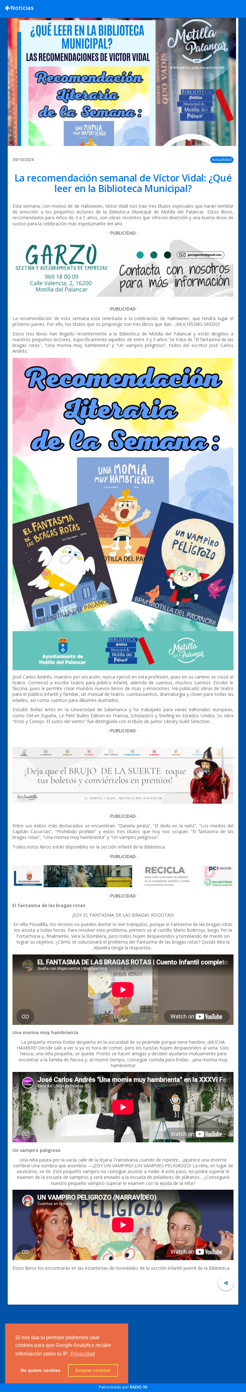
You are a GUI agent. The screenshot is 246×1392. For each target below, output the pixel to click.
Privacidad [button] (82, 1353)
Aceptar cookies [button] (93, 1370)
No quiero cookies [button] (40, 1370)
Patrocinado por (123, 1387)
